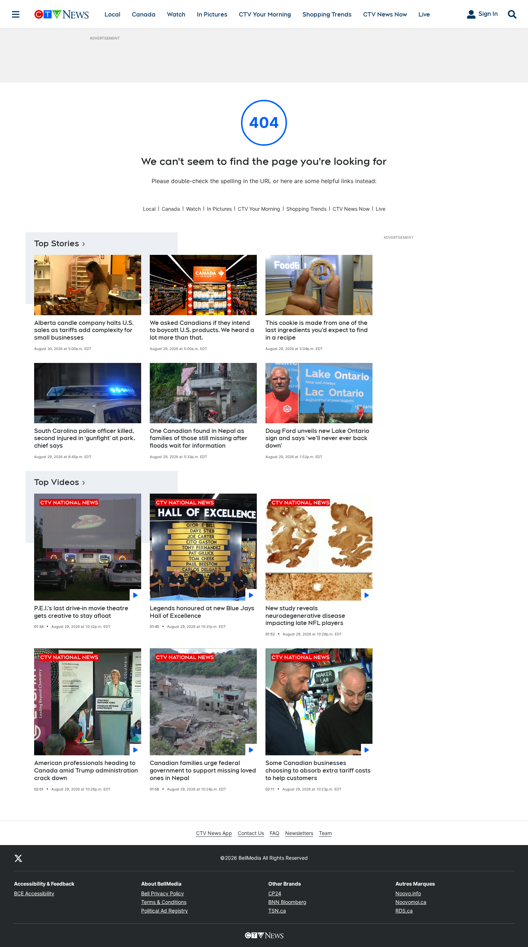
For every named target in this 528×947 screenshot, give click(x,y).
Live (424, 14)
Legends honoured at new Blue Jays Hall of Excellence (202, 612)
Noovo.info (408, 893)
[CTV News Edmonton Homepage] (61, 14)
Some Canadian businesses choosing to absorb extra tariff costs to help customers (318, 771)
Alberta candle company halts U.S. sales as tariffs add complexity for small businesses (84, 330)
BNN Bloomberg (287, 902)
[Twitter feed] (18, 858)
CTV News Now (385, 14)
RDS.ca (404, 911)
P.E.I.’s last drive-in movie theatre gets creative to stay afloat (81, 612)
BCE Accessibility (34, 893)
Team (325, 833)
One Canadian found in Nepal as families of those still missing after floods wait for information (198, 438)
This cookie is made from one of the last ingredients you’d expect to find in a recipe (316, 330)
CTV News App (214, 833)
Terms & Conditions (163, 902)
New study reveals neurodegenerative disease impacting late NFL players (305, 616)
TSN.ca (277, 911)
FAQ (274, 833)
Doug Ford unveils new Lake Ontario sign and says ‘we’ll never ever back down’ (317, 438)
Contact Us (251, 833)
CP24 (274, 893)
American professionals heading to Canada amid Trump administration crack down (86, 771)
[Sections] (16, 14)
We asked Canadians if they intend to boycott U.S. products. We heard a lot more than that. (202, 330)
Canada (144, 14)
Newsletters (299, 833)
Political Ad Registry (164, 911)
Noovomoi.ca (410, 902)
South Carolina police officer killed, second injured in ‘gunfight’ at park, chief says (84, 438)
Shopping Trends (327, 14)
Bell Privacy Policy (162, 893)
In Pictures (212, 14)
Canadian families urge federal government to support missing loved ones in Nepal (203, 771)
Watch (176, 14)
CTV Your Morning (265, 14)
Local (112, 14)
